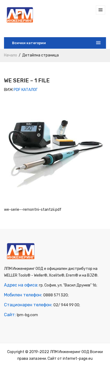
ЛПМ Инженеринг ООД (69, 352)
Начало (10, 55)
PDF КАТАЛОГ (26, 89)
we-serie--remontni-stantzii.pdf (32, 209)
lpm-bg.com (27, 315)
